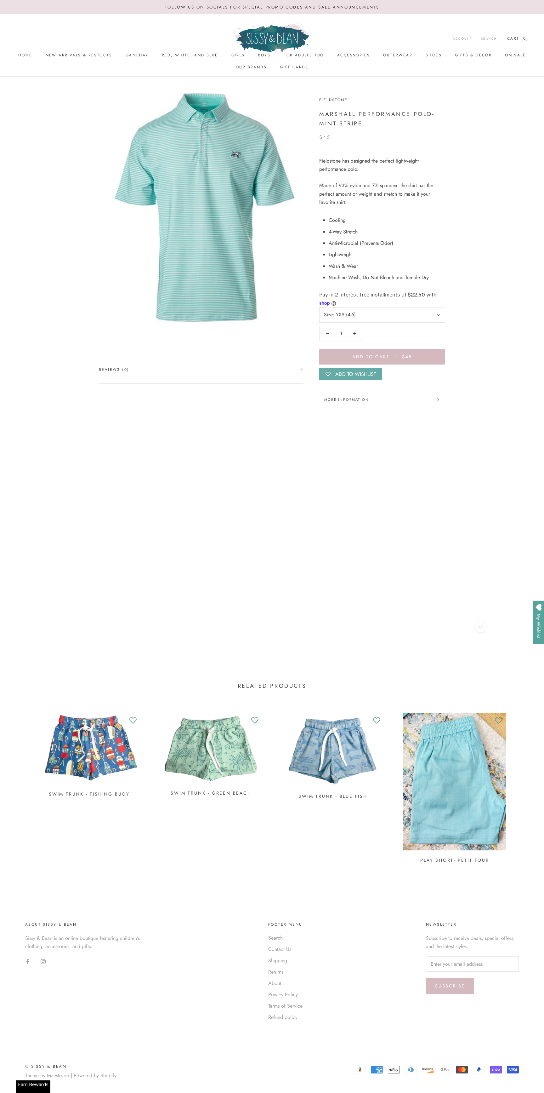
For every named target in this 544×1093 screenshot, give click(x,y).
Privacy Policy (283, 994)
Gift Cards (294, 67)
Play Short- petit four (454, 860)
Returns (275, 971)
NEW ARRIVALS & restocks (79, 55)
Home (25, 55)
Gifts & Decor (473, 55)
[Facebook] (27, 961)
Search (489, 38)
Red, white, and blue (190, 55)
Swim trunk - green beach (211, 793)
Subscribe (450, 986)
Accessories (353, 55)
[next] (524, 786)
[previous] (20, 786)
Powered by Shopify (95, 1075)
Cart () (517, 38)
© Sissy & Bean (45, 1066)
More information (346, 399)
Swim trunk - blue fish (332, 796)
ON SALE (515, 55)
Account (462, 38)
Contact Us (279, 949)
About (274, 983)
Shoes (434, 55)
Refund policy (283, 1017)
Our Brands (251, 67)
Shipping (277, 960)
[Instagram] (43, 961)
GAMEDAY (137, 55)
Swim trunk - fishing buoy (89, 794)
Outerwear (397, 55)
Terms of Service (285, 1006)
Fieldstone (333, 100)
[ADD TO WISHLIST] (133, 721)
